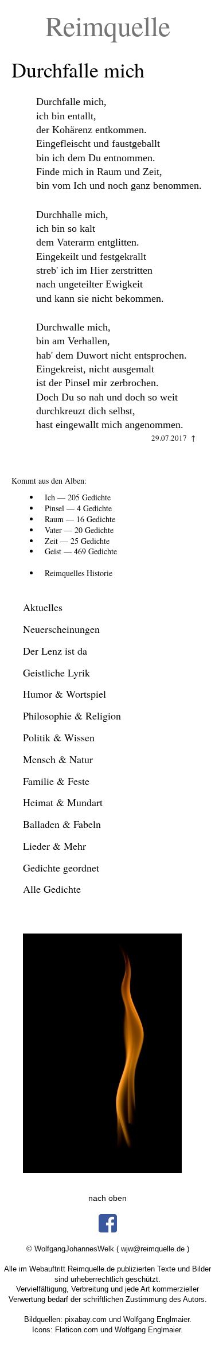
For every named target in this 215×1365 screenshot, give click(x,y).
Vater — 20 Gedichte (79, 529)
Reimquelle (107, 25)
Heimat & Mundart (63, 802)
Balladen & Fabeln (62, 824)
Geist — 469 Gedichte (81, 551)
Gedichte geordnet (61, 867)
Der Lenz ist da (55, 651)
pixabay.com (86, 1319)
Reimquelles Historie (78, 572)
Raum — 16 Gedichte (80, 519)
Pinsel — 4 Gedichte (78, 508)
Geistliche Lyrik (56, 672)
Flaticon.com (76, 1329)
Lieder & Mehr (54, 846)
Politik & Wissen (59, 737)
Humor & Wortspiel (64, 694)
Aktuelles (42, 607)
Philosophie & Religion (72, 715)
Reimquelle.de (91, 1269)
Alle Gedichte (52, 889)
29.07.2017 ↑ (173, 438)
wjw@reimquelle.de (153, 1249)
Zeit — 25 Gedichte (77, 540)
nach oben (107, 1198)
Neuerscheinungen (61, 629)
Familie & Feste (56, 781)
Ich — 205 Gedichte (78, 497)
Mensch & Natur (58, 759)
